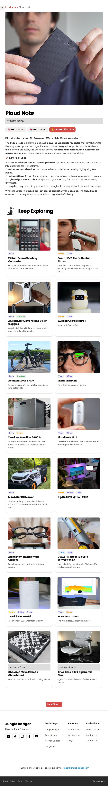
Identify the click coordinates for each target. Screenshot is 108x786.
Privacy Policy (9, 781)
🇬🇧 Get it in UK (38, 129)
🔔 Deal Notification (62, 129)
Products (10, 7)
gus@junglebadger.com (76, 767)
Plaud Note (25, 7)
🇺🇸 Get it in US (15, 129)
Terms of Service (25, 781)
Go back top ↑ (99, 781)
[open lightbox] (54, 58)
